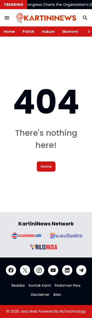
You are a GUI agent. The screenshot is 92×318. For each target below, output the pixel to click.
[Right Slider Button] (87, 31)
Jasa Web (28, 311)
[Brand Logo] (25, 235)
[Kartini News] (46, 18)
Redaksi (18, 285)
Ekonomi (70, 31)
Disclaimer (40, 294)
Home (9, 31)
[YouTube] (53, 270)
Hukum (48, 31)
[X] (25, 270)
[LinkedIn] (67, 270)
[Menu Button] (7, 18)
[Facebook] (11, 270)
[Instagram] (39, 270)
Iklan (57, 294)
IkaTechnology (73, 311)
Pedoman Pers (67, 285)
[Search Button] (85, 18)
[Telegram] (81, 270)
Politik (28, 31)
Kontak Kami (40, 285)
